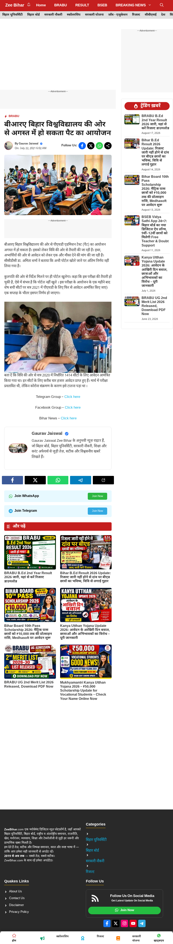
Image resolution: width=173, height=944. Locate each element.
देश (163, 15)
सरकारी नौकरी (53, 15)
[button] (162, 5)
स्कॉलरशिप (73, 15)
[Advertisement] (58, 58)
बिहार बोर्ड (33, 15)
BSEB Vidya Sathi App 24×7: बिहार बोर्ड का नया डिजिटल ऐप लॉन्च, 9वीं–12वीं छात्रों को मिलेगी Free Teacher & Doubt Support (155, 231)
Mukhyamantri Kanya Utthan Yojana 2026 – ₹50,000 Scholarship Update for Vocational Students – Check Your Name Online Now (83, 691)
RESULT (82, 5)
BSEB (102, 5)
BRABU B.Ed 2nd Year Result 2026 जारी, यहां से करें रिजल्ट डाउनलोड (28, 577)
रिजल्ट (136, 15)
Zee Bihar (14, 5)
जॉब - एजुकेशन (117, 15)
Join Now (97, 496)
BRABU (60, 5)
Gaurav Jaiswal (28, 143)
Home (41, 5)
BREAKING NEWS (131, 5)
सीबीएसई (151, 15)
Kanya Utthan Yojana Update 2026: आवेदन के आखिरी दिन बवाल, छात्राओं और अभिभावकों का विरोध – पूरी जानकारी (85, 632)
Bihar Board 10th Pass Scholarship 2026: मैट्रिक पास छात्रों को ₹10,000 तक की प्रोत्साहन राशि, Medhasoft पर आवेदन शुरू (28, 632)
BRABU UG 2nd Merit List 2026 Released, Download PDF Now (29, 684)
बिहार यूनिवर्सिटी (12, 15)
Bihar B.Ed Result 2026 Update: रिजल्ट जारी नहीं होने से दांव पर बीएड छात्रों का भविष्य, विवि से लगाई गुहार (85, 577)
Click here (72, 397)
